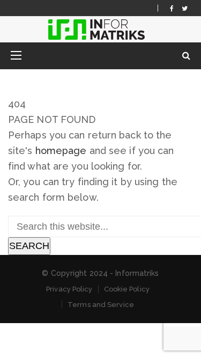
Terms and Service (101, 305)
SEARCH (29, 245)
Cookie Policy (127, 289)
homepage (61, 150)
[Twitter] (185, 8)
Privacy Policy (69, 289)
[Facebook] (172, 8)
